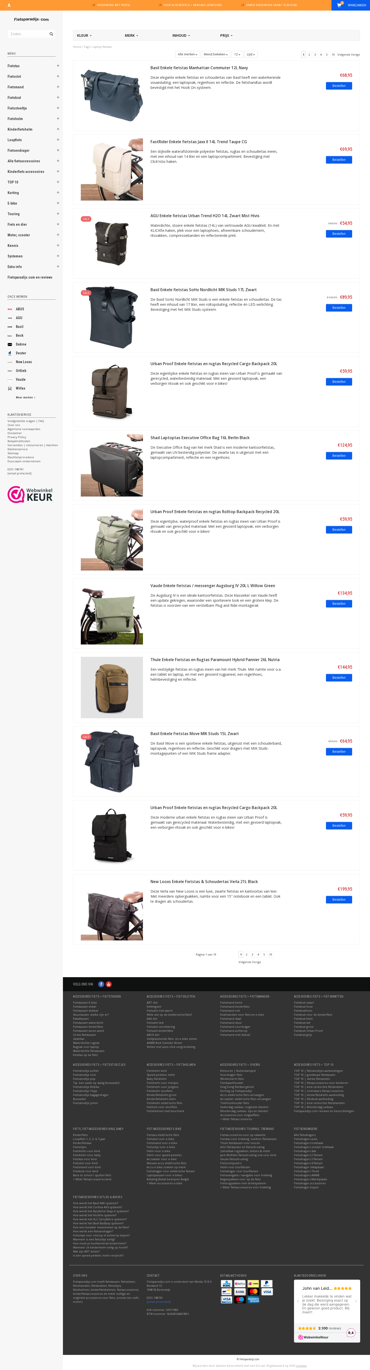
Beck (19, 335)
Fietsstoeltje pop (84, 1079)
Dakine (21, 344)
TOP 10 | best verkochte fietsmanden (319, 1103)
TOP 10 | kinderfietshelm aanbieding (319, 1095)
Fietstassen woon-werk (88, 1031)
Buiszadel (79, 1099)
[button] (58, 66)
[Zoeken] (51, 31)
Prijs (225, 35)
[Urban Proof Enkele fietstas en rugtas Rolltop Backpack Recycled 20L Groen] (112, 539)
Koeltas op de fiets (85, 1055)
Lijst (250, 54)
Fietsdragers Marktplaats (310, 1179)
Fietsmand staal (230, 1018)
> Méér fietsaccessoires (236, 1119)
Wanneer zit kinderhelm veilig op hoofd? (100, 1247)
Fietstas (14, 66)
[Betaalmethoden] (227, 1283)
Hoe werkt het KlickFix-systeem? (95, 1215)
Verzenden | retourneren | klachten (33, 445)
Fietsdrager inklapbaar (309, 1167)
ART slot (152, 1002)
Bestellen (339, 86)
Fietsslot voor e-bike (160, 1139)
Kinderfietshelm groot (161, 1095)
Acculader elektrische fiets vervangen (245, 1099)
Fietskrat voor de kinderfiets (313, 1014)
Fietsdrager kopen (306, 1187)
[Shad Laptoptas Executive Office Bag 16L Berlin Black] (112, 465)
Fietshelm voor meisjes (162, 1083)
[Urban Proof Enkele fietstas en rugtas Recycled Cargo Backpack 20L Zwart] (112, 834)
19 (333, 54)
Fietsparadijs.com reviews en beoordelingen (324, 1111)
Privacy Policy (17, 437)
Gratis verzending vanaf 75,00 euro (271, 5)
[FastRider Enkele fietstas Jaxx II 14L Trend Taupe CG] (112, 169)
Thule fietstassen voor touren (240, 1143)
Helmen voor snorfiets (162, 1107)
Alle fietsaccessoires (24, 161)
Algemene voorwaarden (24, 429)
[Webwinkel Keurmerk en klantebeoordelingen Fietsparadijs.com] (39, 494)
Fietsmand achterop (233, 1031)
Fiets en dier (17, 224)
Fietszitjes (79, 1147)
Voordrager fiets (231, 1075)
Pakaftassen (81, 1018)
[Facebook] (101, 984)
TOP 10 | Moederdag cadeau (313, 1107)
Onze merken (17, 296)
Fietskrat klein (303, 1018)
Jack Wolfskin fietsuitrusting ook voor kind (248, 1155)
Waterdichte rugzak (86, 1043)
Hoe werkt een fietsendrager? (93, 1231)
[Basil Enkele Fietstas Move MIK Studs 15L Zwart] (112, 760)
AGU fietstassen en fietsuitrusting (242, 1147)
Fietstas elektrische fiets (163, 1135)
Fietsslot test (155, 1022)
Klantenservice (18, 449)
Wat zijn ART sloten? (86, 1251)
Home (77, 47)
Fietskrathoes (303, 1010)
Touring (14, 214)
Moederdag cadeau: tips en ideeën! (244, 1111)
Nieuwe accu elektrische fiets (166, 1163)
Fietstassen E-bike (85, 1002)
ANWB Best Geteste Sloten (164, 1043)
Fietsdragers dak (305, 1151)
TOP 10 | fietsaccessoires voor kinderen (321, 1083)
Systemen (15, 256)
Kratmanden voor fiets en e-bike (242, 1014)
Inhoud (180, 35)
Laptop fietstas (102, 47)
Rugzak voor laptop (86, 1047)
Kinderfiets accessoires (26, 172)
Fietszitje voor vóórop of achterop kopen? (101, 1235)
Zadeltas (78, 1039)
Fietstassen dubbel (85, 1010)
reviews (301, 1365)
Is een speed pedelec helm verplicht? (98, 1255)
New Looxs (24, 362)
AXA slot (152, 1018)
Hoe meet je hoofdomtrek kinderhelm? (99, 1243)
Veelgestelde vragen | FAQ (26, 421)
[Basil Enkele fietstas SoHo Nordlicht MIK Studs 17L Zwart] (112, 317)
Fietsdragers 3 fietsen (308, 1159)
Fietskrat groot (304, 1027)
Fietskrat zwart (304, 1002)
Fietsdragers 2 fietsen (308, 1155)
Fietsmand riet (230, 1010)
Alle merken (187, 54)
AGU (19, 318)
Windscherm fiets (232, 1079)
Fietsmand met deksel (235, 1035)
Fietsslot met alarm (160, 1010)
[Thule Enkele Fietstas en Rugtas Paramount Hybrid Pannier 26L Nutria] (112, 686)
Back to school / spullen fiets (92, 1175)
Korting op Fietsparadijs (236, 1091)
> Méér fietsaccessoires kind (92, 1179)
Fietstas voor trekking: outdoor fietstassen (248, 1139)
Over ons (14, 425)
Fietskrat (14, 98)
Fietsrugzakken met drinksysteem (243, 1183)
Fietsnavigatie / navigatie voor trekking (246, 1175)
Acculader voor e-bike (162, 1159)
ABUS (20, 309)
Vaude (21, 379)
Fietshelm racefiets (159, 1091)
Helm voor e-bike (158, 1151)
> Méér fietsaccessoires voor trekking (245, 1187)
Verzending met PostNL (114, 5)
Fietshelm (15, 119)
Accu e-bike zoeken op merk (166, 1167)
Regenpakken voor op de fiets (240, 1179)
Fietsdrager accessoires (310, 1183)
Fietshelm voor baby (87, 1155)
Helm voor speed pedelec (164, 1155)
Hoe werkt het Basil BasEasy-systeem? (98, 1223)
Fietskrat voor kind (85, 1171)
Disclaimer (15, 433)
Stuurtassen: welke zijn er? (91, 1014)
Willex (20, 388)
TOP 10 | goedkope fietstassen (314, 1075)
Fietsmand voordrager (235, 1027)
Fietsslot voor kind (85, 1163)
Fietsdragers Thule (306, 1171)
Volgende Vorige (349, 54)
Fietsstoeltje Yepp (85, 1091)
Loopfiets (15, 140)
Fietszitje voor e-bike (161, 1147)
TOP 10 (13, 182)
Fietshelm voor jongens (162, 1087)
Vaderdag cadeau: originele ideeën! (244, 1107)
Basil (19, 327)
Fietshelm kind (157, 1071)
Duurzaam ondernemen (24, 461)
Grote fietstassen (84, 1035)
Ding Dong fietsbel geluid (237, 1087)
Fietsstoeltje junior (85, 1103)
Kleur (83, 35)
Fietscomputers (230, 1163)
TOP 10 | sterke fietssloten (312, 1079)
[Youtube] (108, 984)
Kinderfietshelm (20, 129)
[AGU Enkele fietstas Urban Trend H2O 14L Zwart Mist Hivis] (112, 243)
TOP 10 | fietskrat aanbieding (313, 1099)
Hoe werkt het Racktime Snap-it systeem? (101, 1211)
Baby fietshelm (157, 1079)
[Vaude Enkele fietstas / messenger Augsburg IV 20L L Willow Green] (112, 613)
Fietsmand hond (231, 1002)
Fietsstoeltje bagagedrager (91, 1095)
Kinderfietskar (82, 1143)
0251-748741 (16, 469)
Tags (87, 47)
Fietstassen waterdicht (88, 1022)
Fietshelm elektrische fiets (164, 1103)
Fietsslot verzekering (161, 1027)
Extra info (15, 267)
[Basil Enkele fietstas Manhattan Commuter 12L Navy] (112, 95)
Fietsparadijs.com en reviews (30, 277)
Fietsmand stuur (231, 1022)
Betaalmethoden (19, 441)
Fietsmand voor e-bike (162, 1143)
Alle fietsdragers (305, 1135)
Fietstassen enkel (84, 1006)
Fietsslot (14, 76)
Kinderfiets (80, 1135)
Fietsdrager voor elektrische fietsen (171, 1171)
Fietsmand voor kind (87, 1167)
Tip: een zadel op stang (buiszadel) (96, 1083)
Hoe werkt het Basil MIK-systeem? (95, 1203)
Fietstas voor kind (85, 1159)
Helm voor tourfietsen (235, 1167)
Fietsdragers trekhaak (308, 1143)
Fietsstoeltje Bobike (86, 1087)
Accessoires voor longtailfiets (239, 1115)
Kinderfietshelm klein (161, 1099)
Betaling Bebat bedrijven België (168, 1179)
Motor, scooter (19, 235)
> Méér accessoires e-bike (164, 1183)
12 (236, 54)
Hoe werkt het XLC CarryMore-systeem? (100, 1219)
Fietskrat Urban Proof (308, 1031)
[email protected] (159, 1302)
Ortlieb (21, 371)
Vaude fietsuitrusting (234, 1159)
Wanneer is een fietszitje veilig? (94, 1239)
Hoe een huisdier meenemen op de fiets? (101, 1227)
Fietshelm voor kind (86, 1151)
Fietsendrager (18, 150)
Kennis (13, 246)
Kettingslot (154, 1006)
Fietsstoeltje (17, 108)
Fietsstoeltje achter (86, 1071)
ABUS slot (153, 1035)
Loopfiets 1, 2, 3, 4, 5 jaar (89, 1139)
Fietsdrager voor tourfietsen (239, 1171)
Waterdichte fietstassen (88, 1051)
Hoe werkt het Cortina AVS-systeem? (97, 1207)
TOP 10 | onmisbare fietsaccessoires (318, 1091)
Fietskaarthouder (231, 1083)
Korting (13, 193)
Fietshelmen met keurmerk (165, 1111)
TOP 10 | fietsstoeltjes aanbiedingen (318, 1071)
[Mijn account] (9, 4)
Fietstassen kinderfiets (88, 1027)
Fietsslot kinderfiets (160, 1031)
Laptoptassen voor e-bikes (164, 1175)
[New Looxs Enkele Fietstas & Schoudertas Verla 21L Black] (112, 908)
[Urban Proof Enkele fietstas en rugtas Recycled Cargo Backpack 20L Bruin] (112, 391)
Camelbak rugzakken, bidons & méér (245, 1151)
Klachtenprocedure (21, 457)
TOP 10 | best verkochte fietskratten (318, 1087)
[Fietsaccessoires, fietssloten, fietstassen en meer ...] (31, 19)
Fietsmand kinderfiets (234, 1006)
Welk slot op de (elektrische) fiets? (169, 1014)
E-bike (12, 203)
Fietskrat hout (303, 1006)
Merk (130, 35)
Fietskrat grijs (303, 1035)
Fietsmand (16, 87)
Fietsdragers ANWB (306, 1175)
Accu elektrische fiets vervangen (242, 1095)
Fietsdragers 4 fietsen (308, 1163)
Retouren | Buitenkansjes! (238, 1071)
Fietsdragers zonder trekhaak (314, 1147)
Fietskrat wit (302, 1022)
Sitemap (13, 453)
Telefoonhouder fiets (234, 1103)
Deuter (21, 353)
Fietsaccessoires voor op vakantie (243, 1135)
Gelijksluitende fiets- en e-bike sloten (172, 1039)
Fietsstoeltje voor (84, 1075)
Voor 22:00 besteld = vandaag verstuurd (193, 5)
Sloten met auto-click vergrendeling (171, 1047)
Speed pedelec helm (161, 1075)
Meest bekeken (215, 54)
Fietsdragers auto (305, 1139)
